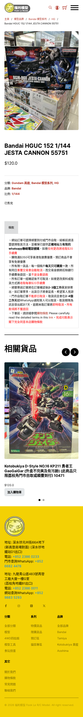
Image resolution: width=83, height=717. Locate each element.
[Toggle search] (50, 7)
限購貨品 (36, 632)
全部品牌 (62, 625)
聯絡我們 (10, 690)
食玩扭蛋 (10, 650)
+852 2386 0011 (25, 588)
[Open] (75, 7)
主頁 (6, 19)
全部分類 (10, 625)
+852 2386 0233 (26, 557)
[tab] (11, 227)
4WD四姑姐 (11, 638)
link (51, 317)
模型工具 (10, 644)
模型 (7, 632)
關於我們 (10, 672)
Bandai (16, 188)
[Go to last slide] (66, 352)
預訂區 (35, 638)
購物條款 (42, 313)
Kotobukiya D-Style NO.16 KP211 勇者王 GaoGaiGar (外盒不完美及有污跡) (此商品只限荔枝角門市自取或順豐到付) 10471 (40, 471)
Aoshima (62, 650)
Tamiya (62, 638)
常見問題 (10, 684)
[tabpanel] (41, 281)
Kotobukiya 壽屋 (67, 644)
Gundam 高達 (21, 183)
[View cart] (64, 7)
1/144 (16, 193)
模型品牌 (19, 19)
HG (53, 19)
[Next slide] (75, 352)
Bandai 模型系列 (38, 19)
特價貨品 (36, 625)
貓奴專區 (36, 644)
